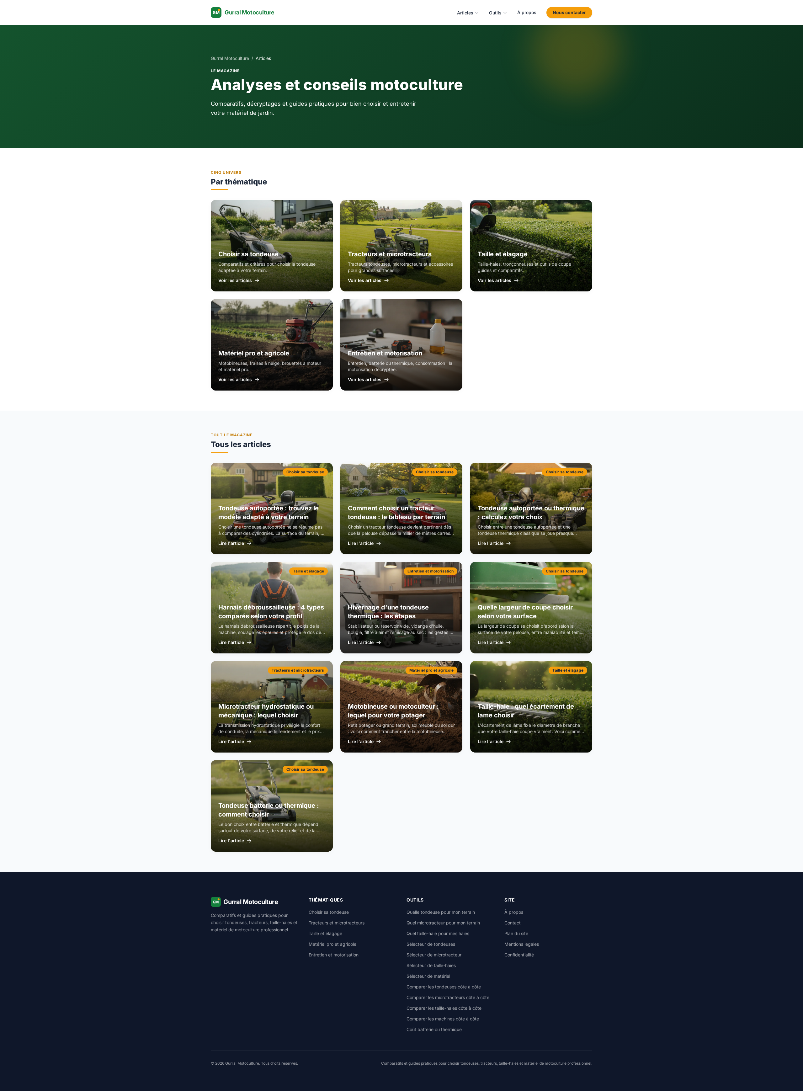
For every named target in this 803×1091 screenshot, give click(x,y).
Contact (512, 922)
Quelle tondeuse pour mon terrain (441, 912)
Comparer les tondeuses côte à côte (444, 986)
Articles (465, 12)
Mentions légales (521, 944)
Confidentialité (519, 954)
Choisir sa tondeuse (329, 912)
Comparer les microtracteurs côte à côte (448, 997)
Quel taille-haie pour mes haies (438, 933)
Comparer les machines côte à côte (443, 1018)
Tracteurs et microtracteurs (336, 922)
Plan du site (516, 933)
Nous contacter (569, 12)
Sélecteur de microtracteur (434, 954)
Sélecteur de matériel (428, 976)
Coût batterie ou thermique (434, 1029)
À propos (526, 12)
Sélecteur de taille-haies (431, 965)
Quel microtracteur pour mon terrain (443, 922)
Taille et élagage (325, 933)
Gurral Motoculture (230, 58)
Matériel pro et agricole (332, 944)
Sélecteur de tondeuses (431, 944)
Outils (495, 12)
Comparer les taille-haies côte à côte (444, 1008)
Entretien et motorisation (334, 954)
